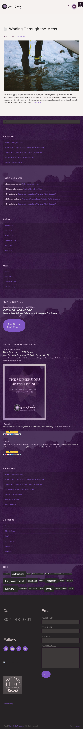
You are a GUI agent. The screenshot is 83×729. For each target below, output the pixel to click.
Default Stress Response (13, 163)
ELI (64, 573)
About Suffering (10, 504)
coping (41, 573)
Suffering (71, 588)
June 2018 (8, 250)
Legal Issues (69, 580)
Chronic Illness (10, 531)
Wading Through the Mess (33, 29)
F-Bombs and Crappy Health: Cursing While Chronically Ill (25, 148)
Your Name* (47, 618)
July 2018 (8, 245)
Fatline (77, 726)
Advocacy (8, 526)
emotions (69, 573)
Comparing (35, 573)
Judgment (51, 580)
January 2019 (9, 235)
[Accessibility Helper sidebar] (80, 4)
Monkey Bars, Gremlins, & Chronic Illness (19, 158)
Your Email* (47, 627)
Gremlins (41, 580)
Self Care (22, 36)
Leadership (61, 580)
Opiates (41, 588)
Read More (37, 102)
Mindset (10, 588)
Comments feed (10, 282)
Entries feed (9, 277)
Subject (46, 636)
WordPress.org (10, 287)
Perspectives (9, 541)
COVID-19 (48, 573)
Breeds (28, 573)
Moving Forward (33, 588)
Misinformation (23, 588)
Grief (17, 36)
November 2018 (10, 240)
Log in (7, 272)
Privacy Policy (8, 704)
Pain (49, 588)
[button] (68, 6)
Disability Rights (57, 573)
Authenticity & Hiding (12, 499)
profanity (64, 588)
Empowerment (14, 581)
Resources (8, 546)
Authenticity (18, 574)
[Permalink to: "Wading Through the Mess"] (41, 65)
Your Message (49, 646)
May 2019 (8, 230)
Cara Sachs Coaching (16, 726)
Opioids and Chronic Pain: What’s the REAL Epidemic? (24, 153)
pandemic (57, 588)
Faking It (32, 580)
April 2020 (9, 225)
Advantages (7, 573)
